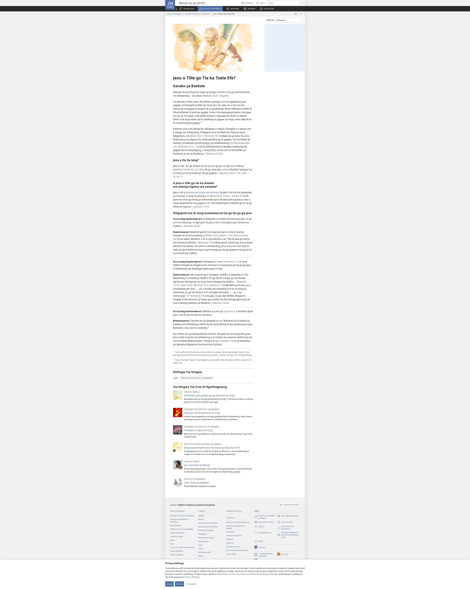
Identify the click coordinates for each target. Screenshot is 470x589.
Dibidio (200, 556)
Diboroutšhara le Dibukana (208, 523)
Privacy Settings (192, 577)
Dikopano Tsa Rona (233, 546)
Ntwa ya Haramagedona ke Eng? (202, 412)
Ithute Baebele (175, 525)
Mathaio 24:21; (195, 136)
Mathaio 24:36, (182, 169)
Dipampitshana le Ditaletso (208, 527)
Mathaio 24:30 (192, 226)
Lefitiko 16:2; (211, 235)
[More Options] (301, 13)
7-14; (238, 173)
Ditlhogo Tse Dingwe (205, 530)
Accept (169, 584)
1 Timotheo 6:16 (197, 295)
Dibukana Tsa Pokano (206, 538)
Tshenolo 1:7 (230, 261)
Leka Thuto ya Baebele (196, 482)
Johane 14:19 (201, 206)
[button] (210, 8)
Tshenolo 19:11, (186, 146)
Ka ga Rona (230, 517)
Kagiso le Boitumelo (177, 533)
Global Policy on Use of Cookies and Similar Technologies (242, 574)
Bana (172, 544)
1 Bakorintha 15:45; (218, 196)
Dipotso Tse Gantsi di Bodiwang (237, 522)
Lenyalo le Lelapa (176, 536)
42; (192, 169)
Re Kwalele (230, 532)
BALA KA (270, 20)
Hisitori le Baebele (176, 555)
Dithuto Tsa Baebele (174, 14)
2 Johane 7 (229, 311)
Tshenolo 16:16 (212, 136)
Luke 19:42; (186, 285)
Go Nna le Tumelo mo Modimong (182, 547)
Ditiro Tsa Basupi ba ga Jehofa (237, 550)
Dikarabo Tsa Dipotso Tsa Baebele (197, 14)
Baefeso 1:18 (216, 285)
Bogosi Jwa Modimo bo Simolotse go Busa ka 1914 (212, 447)
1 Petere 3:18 (236, 196)
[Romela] (296, 13)
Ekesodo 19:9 (206, 242)
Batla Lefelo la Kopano (264, 522)
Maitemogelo (231, 554)
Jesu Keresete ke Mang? (197, 465)
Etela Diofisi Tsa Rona (234, 535)
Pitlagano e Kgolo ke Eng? (198, 430)
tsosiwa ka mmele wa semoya (202, 192)
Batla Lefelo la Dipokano (288, 516)
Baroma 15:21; (201, 285)
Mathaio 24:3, (227, 173)
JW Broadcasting (204, 552)
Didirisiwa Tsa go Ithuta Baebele (181, 529)
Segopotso (230, 543)
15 (196, 146)
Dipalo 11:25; (225, 235)
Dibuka (200, 519)
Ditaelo (200, 548)
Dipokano (229, 539)
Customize (191, 584)
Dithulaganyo (203, 541)
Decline (179, 584)
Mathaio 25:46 (214, 153)
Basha (172, 540)
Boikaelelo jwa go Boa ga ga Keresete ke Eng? (209, 395)
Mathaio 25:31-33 (212, 95)
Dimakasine (202, 534)
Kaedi (200, 545)
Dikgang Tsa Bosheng (234, 511)
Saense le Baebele (176, 551)
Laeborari (201, 511)
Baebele (201, 515)
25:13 (197, 169)
